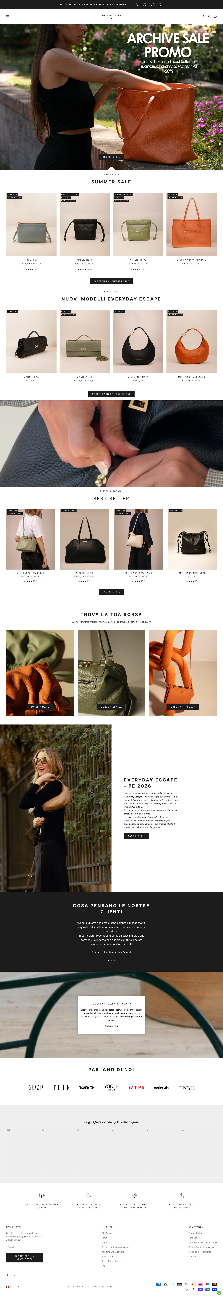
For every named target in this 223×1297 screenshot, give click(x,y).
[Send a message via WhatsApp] (219, 1293)
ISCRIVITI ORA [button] (112, 88)
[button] (138, 18)
